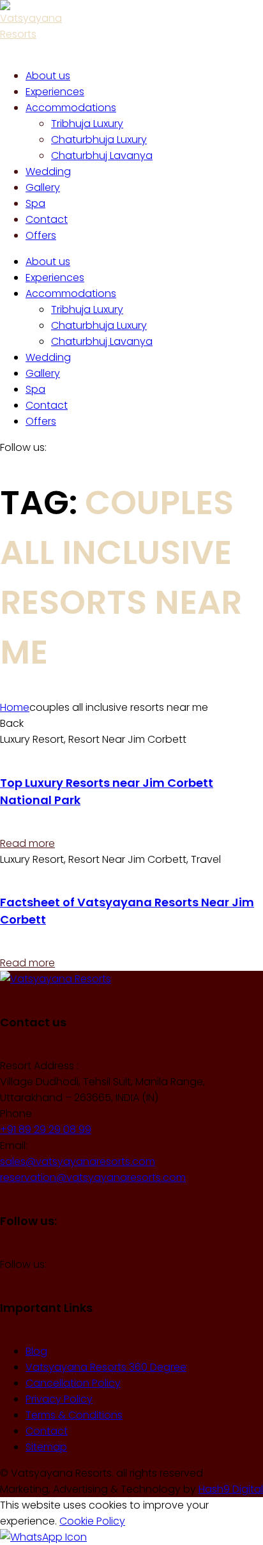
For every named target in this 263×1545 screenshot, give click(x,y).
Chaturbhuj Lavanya (102, 341)
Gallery (43, 373)
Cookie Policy (92, 1521)
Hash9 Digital (231, 1489)
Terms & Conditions (74, 1415)
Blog (36, 1351)
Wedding (48, 357)
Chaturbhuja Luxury (99, 325)
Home (14, 707)
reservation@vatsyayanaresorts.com (93, 1177)
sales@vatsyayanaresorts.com (77, 1161)
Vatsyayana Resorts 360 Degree (106, 1367)
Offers (41, 421)
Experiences (55, 277)
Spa (35, 389)
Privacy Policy (59, 1399)
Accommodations (71, 293)
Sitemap (46, 1447)
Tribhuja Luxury (87, 309)
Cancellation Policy (73, 1383)
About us (48, 261)
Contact (47, 405)
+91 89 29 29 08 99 (45, 1129)
